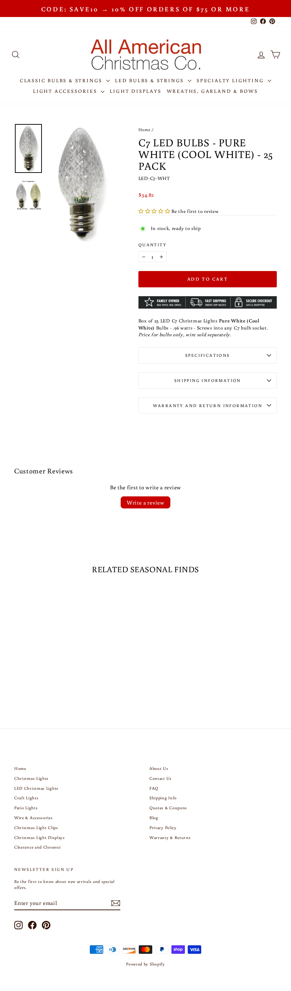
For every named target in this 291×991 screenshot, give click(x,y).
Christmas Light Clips (36, 827)
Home (144, 129)
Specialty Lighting (231, 80)
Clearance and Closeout (37, 847)
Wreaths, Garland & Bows (212, 91)
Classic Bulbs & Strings (62, 80)
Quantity (152, 244)
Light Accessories (66, 91)
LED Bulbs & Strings (150, 80)
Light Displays (135, 91)
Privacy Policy (163, 827)
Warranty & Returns (170, 837)
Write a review (145, 502)
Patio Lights (26, 807)
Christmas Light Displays (39, 837)
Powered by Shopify (145, 964)
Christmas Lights (31, 778)
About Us (159, 768)
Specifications (207, 355)
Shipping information (207, 380)
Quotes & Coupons (168, 807)
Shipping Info (163, 797)
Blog (153, 817)
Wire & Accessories (33, 817)
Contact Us (160, 778)
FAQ (153, 788)
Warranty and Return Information (207, 405)
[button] (154, 211)
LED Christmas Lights (36, 788)
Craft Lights (26, 797)
